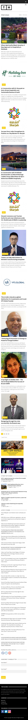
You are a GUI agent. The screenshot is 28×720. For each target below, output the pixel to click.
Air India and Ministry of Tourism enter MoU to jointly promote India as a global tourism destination (12, 587)
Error (2, 634)
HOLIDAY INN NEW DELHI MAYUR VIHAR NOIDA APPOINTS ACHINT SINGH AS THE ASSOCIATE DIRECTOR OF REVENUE (14, 638)
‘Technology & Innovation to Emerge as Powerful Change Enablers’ (13, 339)
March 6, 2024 (6, 506)
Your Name (4, 662)
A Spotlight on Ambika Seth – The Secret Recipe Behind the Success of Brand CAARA (12, 381)
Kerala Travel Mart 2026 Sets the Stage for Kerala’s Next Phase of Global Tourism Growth (13, 603)
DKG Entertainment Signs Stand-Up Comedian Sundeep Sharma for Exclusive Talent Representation (13, 619)
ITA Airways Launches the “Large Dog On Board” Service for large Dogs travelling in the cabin (13, 565)
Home (20, 15)
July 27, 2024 (5, 500)
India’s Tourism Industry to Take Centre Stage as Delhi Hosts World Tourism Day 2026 (13, 543)
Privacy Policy (4, 704)
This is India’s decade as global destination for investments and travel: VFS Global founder (14, 299)
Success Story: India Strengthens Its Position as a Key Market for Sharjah (13, 132)
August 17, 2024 (12, 487)
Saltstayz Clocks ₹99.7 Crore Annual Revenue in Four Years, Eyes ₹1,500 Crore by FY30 (13, 630)
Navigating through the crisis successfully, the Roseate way (10, 422)
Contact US (3, 702)
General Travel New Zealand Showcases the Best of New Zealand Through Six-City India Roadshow (14, 583)
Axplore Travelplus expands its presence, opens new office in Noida (13, 498)
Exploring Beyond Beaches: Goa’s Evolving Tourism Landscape (15, 485)
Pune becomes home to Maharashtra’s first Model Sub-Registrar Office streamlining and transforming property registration (13, 538)
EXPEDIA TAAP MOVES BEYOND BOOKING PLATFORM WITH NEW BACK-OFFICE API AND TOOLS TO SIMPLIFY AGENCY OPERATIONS (13, 643)
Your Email (4, 669)
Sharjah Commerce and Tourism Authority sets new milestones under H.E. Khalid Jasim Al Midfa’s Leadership (13, 218)
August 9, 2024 (6, 494)
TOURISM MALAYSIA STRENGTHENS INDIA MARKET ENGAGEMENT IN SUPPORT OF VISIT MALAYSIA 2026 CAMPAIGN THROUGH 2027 (12, 531)
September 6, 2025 (7, 481)
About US (3, 700)
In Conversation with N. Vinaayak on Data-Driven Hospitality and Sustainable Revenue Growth (12, 90)
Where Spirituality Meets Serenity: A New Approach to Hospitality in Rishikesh (13, 47)
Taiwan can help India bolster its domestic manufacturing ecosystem (12, 258)
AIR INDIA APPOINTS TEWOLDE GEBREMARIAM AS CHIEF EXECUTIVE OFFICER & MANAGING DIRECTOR (13, 548)
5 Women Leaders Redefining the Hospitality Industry (12, 504)
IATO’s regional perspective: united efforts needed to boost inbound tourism (13, 479)
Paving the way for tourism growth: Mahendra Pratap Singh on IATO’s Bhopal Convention (14, 492)
